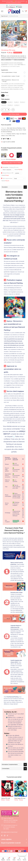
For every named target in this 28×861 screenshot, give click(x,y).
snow (6, 135)
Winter (10, 135)
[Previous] (2, 30)
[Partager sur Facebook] (1, 138)
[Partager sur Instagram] (4, 835)
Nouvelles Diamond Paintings (8, 129)
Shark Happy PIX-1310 (19, 798)
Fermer (26, 1)
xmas (13, 135)
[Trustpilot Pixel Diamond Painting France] (17, 521)
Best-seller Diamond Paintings (14, 128)
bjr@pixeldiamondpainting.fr (16, 5)
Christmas (8, 133)
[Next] (26, 30)
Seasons (24, 133)
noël (20, 133)
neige (17, 133)
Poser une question (6, 124)
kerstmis (14, 133)
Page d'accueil (4, 16)
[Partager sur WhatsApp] (10, 138)
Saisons (20, 129)
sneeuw (3, 135)
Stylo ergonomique (7, 178)
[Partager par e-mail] (8, 138)
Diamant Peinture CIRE (8, 173)
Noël (17, 129)
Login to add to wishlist (9, 141)
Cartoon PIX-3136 (5, 798)
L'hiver (23, 128)
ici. (14, 436)
